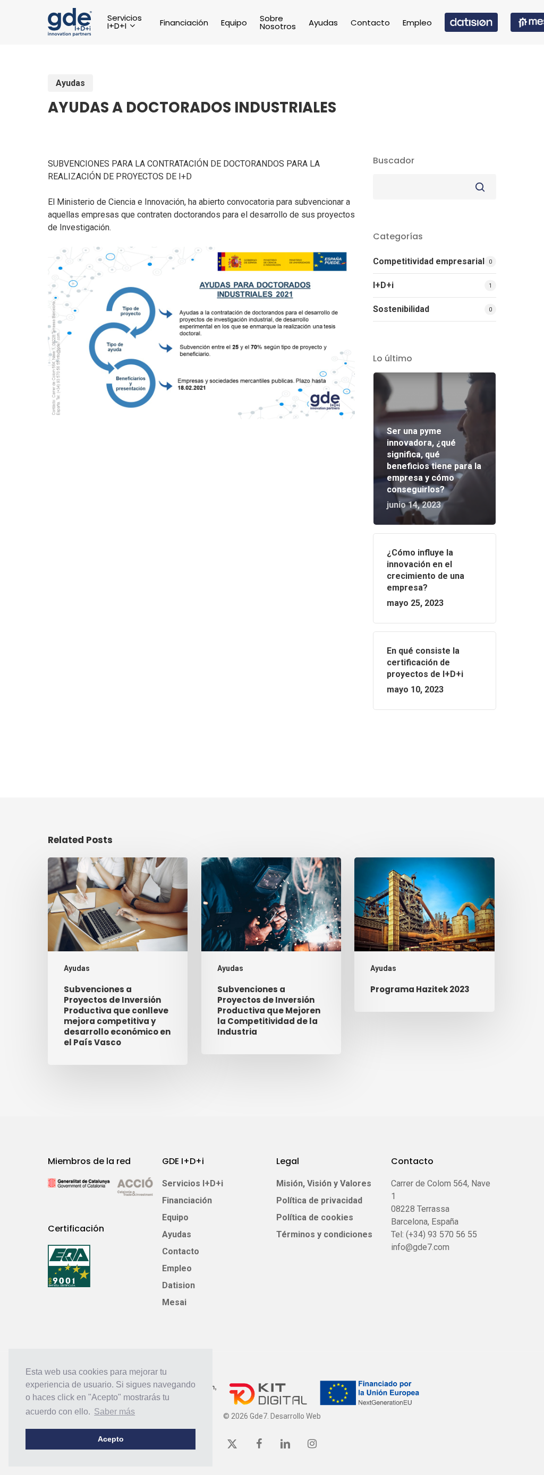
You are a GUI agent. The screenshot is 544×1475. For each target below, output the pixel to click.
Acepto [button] (111, 1439)
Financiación (187, 1200)
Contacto (180, 1251)
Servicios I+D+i (192, 1183)
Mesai (174, 1302)
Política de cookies (314, 1217)
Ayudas (70, 83)
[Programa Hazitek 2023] (424, 934)
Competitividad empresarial (428, 261)
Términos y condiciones (324, 1234)
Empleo (177, 1268)
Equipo (175, 1217)
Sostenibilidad (401, 309)
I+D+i (383, 285)
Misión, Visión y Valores (323, 1183)
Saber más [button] (114, 1411)
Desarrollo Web (295, 1416)
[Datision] (471, 23)
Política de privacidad (319, 1200)
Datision (178, 1285)
